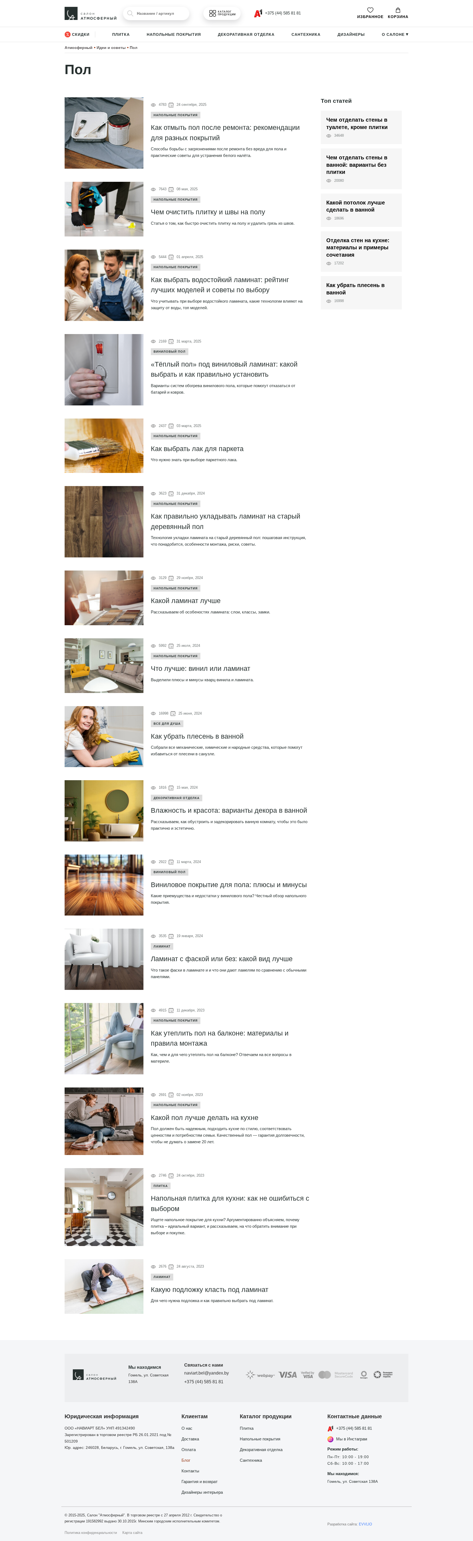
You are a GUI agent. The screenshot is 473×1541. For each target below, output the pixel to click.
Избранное (370, 16)
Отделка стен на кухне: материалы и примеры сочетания (358, 247)
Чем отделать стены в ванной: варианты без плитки (356, 164)
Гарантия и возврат (199, 1481)
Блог (185, 1460)
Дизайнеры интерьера (202, 1492)
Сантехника (306, 34)
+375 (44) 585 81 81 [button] (282, 13)
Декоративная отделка (246, 34)
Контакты (190, 1471)
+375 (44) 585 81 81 (203, 1381)
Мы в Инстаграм (351, 1439)
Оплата (188, 1449)
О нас (186, 1428)
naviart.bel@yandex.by (206, 1373)
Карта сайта (132, 1533)
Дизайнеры (351, 34)
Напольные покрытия (174, 34)
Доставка (190, 1439)
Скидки (81, 34)
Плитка (121, 34)
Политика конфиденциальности (91, 1533)
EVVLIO (365, 1524)
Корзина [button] (398, 16)
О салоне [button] (395, 34)
